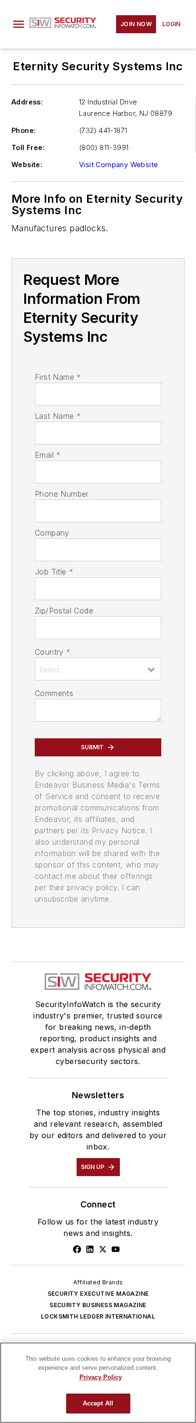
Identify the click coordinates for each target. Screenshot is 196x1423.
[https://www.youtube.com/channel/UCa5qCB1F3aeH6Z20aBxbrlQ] (115, 1249)
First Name (58, 377)
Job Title (54, 571)
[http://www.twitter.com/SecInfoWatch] (103, 1249)
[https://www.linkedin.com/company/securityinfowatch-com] (90, 1249)
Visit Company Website (118, 164)
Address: (27, 102)
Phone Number (62, 494)
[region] (98, 1382)
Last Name (58, 416)
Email (47, 455)
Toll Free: (28, 147)
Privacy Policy (100, 1377)
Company (52, 532)
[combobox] (98, 669)
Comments (54, 693)
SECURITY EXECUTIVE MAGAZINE (98, 1293)
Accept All (98, 1403)
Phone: (23, 130)
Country (52, 652)
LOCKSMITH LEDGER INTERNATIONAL (98, 1316)
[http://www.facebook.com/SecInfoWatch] (77, 1249)
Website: (26, 164)
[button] (18, 24)
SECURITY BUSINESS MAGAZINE (97, 1305)
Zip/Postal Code (64, 610)
